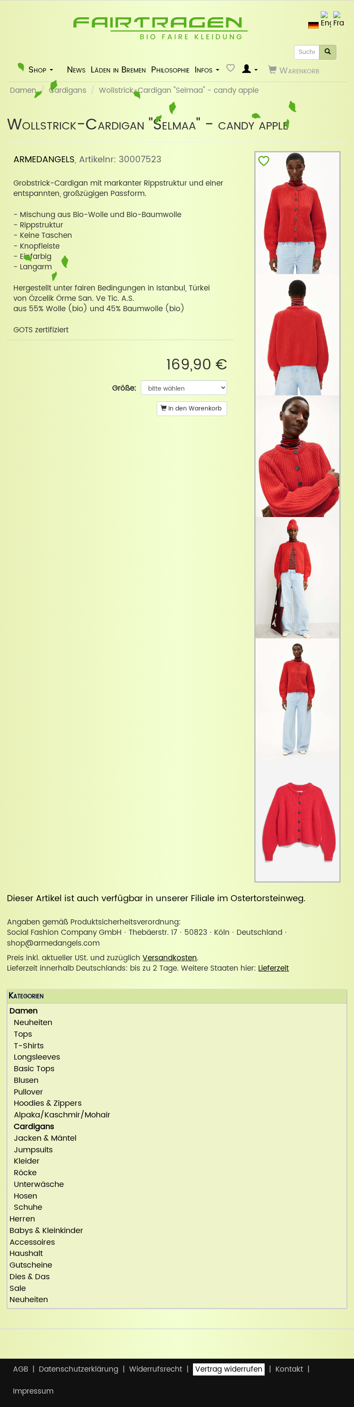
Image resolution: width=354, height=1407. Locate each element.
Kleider (24, 1161)
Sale (17, 1289)
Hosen (23, 1196)
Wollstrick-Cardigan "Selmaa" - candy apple (179, 91)
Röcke (23, 1173)
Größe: (124, 388)
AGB (20, 1369)
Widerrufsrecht (155, 1369)
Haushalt (26, 1254)
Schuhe (25, 1208)
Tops (20, 1035)
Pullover (26, 1092)
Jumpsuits (31, 1150)
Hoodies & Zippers (45, 1104)
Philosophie (170, 70)
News (76, 70)
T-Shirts (26, 1046)
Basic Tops (31, 1069)
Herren (22, 1219)
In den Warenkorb (194, 408)
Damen (23, 91)
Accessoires (32, 1243)
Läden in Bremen (118, 70)
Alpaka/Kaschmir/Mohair (60, 1115)
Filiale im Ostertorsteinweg (247, 898)
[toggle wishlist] (264, 162)
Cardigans (67, 91)
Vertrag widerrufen (229, 1369)
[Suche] (327, 52)
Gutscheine (30, 1265)
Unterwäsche (36, 1185)
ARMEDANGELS (44, 160)
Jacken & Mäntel (42, 1139)
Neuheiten (30, 1023)
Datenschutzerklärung (78, 1369)
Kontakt (289, 1369)
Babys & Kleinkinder (46, 1231)
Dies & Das (29, 1277)
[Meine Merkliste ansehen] (232, 70)
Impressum (33, 1391)
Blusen (23, 1081)
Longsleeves (34, 1057)
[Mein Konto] (250, 70)
